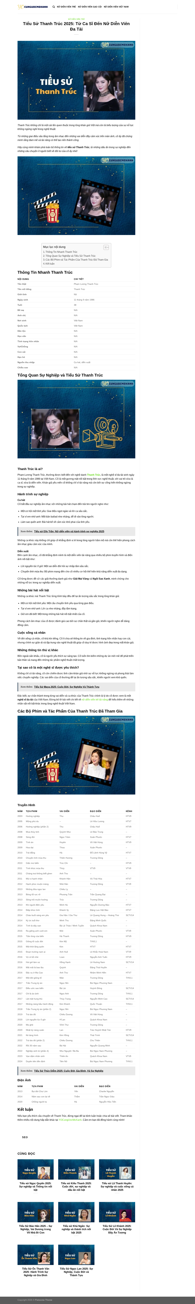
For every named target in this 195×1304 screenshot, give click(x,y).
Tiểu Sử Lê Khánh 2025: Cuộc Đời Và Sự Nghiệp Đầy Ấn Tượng (117, 1229)
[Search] (54, 7)
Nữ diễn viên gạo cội (90, 7)
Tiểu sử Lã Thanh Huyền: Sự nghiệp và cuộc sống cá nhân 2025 (117, 1186)
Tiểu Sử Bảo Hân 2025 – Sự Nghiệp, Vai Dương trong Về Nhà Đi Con (35, 1229)
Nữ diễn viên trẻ (66, 7)
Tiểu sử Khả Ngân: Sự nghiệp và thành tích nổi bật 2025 (76, 1229)
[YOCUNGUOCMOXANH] (33, 7)
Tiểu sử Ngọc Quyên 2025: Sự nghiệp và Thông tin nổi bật (35, 1186)
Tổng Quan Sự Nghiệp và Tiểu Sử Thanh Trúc (71, 256)
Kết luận (50, 263)
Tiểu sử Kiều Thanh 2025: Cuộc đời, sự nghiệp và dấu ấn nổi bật (76, 1186)
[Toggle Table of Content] (104, 247)
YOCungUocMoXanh (70, 1120)
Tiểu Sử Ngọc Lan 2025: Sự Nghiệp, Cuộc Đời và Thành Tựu (76, 1272)
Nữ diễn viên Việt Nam (116, 7)
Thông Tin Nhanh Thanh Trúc (61, 252)
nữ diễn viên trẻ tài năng (95, 699)
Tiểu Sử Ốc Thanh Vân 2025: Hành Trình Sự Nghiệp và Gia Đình (35, 1272)
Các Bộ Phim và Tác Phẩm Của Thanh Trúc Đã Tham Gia (77, 259)
